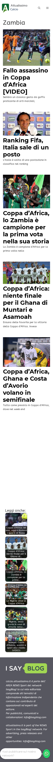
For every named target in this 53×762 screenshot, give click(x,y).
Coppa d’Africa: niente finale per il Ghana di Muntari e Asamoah (26, 302)
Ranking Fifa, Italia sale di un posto (26, 147)
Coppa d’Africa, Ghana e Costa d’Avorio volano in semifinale (26, 385)
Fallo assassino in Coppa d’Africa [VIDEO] (25, 81)
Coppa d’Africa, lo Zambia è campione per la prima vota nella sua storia (26, 227)
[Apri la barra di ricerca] (39, 8)
